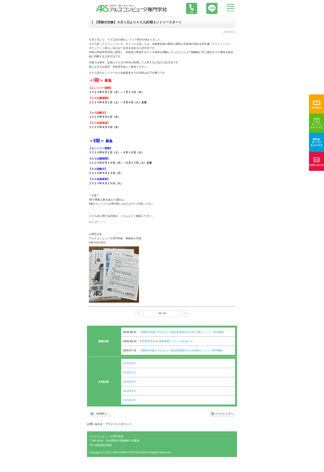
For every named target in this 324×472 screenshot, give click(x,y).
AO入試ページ (97, 221)
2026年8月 (129, 363)
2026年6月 (129, 381)
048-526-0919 (103, 444)
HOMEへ (101, 413)
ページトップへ (224, 413)
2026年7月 (129, 372)
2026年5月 (129, 390)
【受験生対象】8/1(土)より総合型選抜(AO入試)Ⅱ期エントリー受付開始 (173, 350)
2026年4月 (129, 400)
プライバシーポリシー (118, 424)
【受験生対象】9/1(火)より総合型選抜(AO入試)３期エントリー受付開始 (173, 332)
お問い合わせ (95, 424)
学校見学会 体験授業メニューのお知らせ (158, 341)
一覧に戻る (162, 313)
